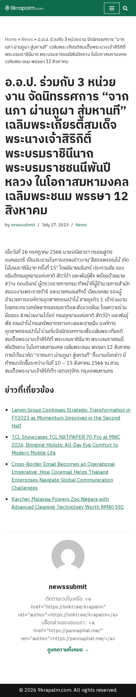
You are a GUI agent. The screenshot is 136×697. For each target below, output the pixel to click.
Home (11, 39)
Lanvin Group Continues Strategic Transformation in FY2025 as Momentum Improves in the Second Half (71, 418)
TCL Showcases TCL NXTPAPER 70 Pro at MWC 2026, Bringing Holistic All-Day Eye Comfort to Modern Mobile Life (66, 445)
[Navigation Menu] (111, 8)
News (27, 39)
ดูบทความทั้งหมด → (68, 650)
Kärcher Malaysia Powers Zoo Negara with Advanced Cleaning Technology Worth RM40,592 (68, 503)
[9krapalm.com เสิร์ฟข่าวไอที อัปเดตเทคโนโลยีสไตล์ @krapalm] (25, 8)
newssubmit (23, 225)
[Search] (125, 8)
